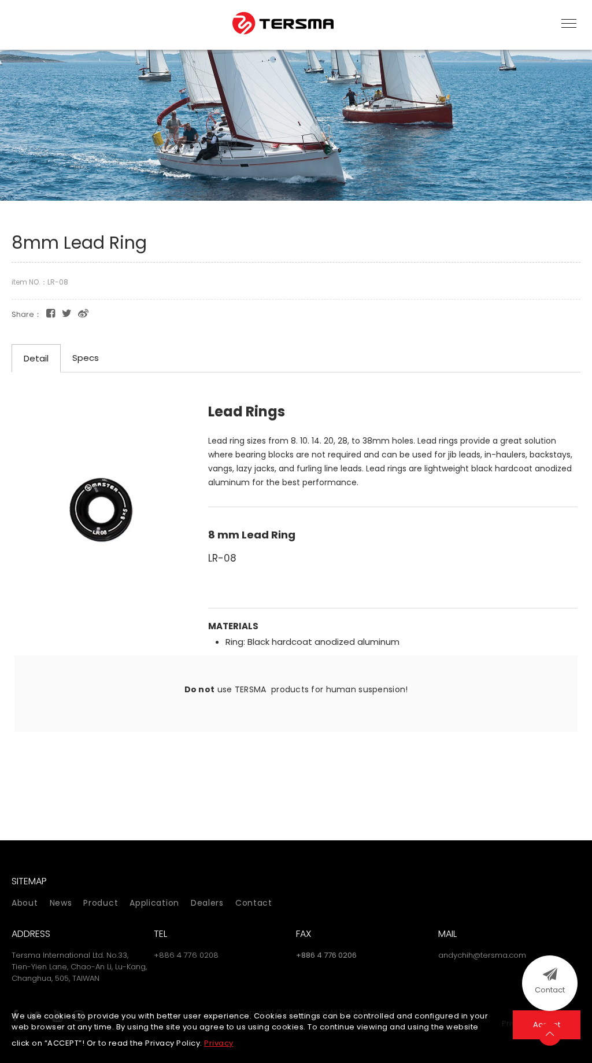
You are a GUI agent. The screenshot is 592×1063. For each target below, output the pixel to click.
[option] (296, 123)
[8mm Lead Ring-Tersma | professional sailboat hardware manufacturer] (67, 313)
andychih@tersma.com (482, 955)
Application (154, 903)
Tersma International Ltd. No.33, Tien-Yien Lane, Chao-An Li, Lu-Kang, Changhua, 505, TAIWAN (79, 967)
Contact (253, 903)
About (25, 903)
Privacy (219, 1043)
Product (100, 903)
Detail (36, 358)
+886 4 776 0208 (186, 955)
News (61, 903)
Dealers (207, 903)
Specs (85, 358)
